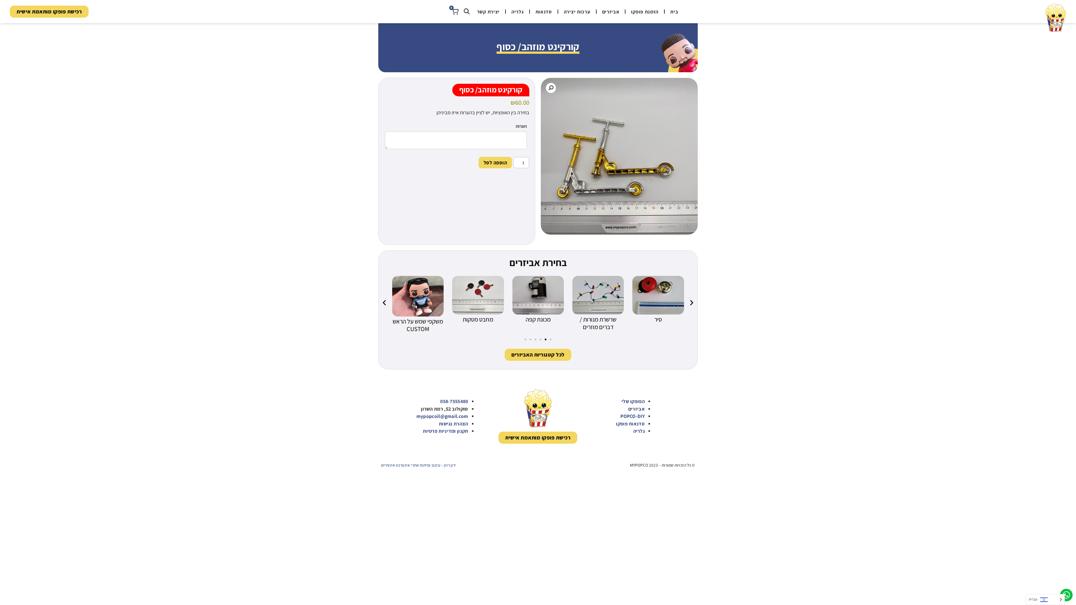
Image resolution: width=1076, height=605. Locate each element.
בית (674, 11)
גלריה (517, 11)
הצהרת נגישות (453, 423)
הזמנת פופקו (644, 11)
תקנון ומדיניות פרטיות (445, 431)
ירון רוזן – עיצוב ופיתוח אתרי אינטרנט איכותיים (418, 465)
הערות (521, 126)
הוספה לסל (495, 162)
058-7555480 (454, 401)
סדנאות (543, 11)
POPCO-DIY (632, 416)
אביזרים (611, 11)
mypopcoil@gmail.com (442, 416)
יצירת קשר (488, 11)
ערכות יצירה (577, 11)
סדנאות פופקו (630, 423)
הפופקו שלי (633, 401)
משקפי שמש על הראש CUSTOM (418, 325)
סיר (658, 319)
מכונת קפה (538, 319)
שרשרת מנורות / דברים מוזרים (598, 323)
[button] (551, 88)
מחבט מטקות (478, 319)
